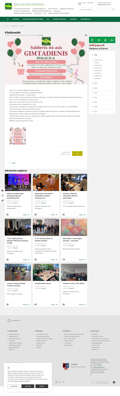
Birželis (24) (98, 65)
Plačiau (25, 215)
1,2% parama (67, 343)
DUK (45, 13)
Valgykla (39, 347)
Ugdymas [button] (16, 19)
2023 (95, 93)
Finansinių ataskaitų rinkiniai (71, 336)
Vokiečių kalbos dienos (43, 283)
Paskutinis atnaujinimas (104, 4)
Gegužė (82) (98, 68)
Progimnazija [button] (85, 19)
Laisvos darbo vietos (97, 336)
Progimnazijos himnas (15, 345)
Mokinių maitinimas (42, 340)
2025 (95, 83)
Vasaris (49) (98, 76)
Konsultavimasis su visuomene (58, 13)
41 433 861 (98, 364)
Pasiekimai (12, 340)
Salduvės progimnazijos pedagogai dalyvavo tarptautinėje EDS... (15, 196)
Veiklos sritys (53, 9)
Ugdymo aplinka (13, 336)
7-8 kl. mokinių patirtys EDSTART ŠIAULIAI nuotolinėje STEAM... (17, 241)
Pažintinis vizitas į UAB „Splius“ (74, 283)
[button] (8, 19)
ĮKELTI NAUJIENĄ (87, 2)
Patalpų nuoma (41, 343)
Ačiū (77, 153)
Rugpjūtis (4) (98, 60)
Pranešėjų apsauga (67, 9)
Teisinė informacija (39, 9)
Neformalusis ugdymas (43, 336)
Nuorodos (37, 13)
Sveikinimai (95, 349)
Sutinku (41, 386)
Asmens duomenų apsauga (23, 13)
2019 (95, 111)
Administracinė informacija (41, 11)
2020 (95, 107)
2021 (95, 102)
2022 (95, 97)
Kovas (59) (98, 73)
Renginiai (22, 26)
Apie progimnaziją (14, 334)
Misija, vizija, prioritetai (15, 338)
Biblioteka (39, 345)
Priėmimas (12, 349)
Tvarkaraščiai (15, 320)
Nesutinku (28, 386)
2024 (95, 88)
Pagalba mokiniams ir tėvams (44, 338)
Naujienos (14, 26)
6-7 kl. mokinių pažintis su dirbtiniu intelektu (44, 240)
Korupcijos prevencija (22, 11)
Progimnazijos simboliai (15, 343)
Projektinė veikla (68, 340)
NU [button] (48, 19)
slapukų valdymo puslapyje (22, 381)
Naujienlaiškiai (96, 347)
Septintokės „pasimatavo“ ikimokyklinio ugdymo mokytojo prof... (44, 196)
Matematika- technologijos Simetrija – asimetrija (72, 240)
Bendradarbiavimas (14, 347)
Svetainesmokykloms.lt (102, 383)
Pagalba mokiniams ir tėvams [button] (33, 19)
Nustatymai (13, 386)
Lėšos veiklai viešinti (69, 338)
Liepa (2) (97, 62)
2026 (95, 55)
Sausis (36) (98, 78)
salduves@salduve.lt (98, 367)
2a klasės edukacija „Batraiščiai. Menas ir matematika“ (70, 196)
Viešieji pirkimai (68, 345)
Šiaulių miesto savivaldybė (78, 367)
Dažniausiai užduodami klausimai (101, 340)
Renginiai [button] (73, 19)
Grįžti (13, 163)
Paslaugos (57, 11)
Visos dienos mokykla (43, 334)
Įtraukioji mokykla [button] (59, 19)
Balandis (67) (98, 70)
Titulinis (7, 26)
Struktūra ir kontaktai (22, 9)
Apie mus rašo (96, 345)
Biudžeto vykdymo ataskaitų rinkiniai (74, 334)
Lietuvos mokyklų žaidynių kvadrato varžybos (16, 285)
